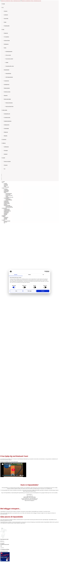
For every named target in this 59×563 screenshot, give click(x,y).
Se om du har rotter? (9, 58)
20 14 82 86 (2, 543)
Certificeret (6, 14)
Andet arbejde (4, 110)
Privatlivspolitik (6, 25)
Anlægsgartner (6, 124)
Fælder (7, 62)
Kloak (3, 29)
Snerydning (4, 139)
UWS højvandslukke (9, 77)
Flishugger (6, 150)
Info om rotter (8, 55)
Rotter (5, 47)
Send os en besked (7, 161)
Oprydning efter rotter (10, 66)
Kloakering (6, 33)
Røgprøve (5, 95)
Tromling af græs (7, 117)
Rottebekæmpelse (9, 51)
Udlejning (4, 143)
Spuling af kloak (7, 40)
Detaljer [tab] (29, 274)
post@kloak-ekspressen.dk (4, 544)
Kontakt (3, 157)
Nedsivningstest (7, 88)
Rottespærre (6, 44)
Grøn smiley (6, 18)
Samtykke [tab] (15, 274)
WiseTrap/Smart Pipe (9, 106)
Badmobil (5, 154)
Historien (5, 11)
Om (2, 7)
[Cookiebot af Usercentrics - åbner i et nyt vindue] (45, 271)
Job (4, 168)
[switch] (24, 287)
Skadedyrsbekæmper (7, 121)
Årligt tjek (5, 165)
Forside (3, 3)
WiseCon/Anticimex (9, 102)
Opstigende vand (7, 113)
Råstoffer (5, 135)
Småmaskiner (6, 146)
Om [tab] (43, 274)
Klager (5, 22)
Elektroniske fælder (7, 99)
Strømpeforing (6, 84)
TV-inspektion (6, 36)
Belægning (6, 132)
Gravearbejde (6, 128)
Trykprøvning (6, 80)
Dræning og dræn (7, 91)
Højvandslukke (6, 69)
